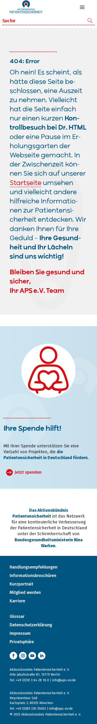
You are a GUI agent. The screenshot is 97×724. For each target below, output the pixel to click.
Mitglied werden (25, 592)
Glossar (17, 616)
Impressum (20, 633)
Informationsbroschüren (33, 575)
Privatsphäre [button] (22, 641)
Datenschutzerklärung (31, 624)
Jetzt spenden (28, 472)
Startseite (25, 183)
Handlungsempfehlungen (33, 567)
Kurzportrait (21, 584)
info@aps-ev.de (64, 680)
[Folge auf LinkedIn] (41, 655)
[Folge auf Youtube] (32, 655)
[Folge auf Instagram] (23, 655)
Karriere (17, 601)
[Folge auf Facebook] (13, 655)
